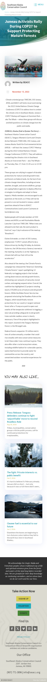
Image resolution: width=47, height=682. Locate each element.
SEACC (26, 82)
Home (7, 12)
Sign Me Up (23, 598)
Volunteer (23, 606)
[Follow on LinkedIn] (35, 628)
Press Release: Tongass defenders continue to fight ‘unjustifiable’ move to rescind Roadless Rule (22, 417)
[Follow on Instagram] (29, 628)
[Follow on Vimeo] (23, 628)
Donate (23, 613)
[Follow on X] (17, 628)
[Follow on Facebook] (12, 628)
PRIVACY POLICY (23, 637)
